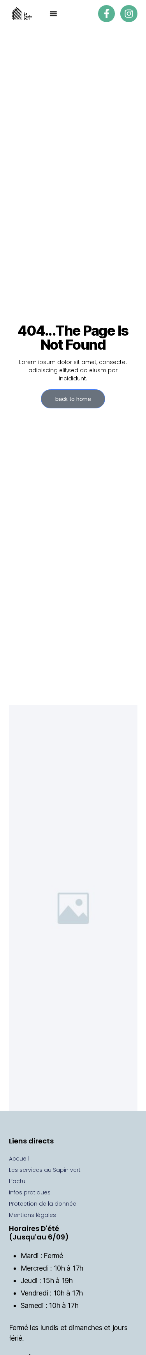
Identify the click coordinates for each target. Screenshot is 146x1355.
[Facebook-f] (106, 13)
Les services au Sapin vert (45, 1170)
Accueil (19, 1158)
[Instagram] (128, 13)
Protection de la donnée (42, 1204)
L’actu (17, 1181)
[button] (53, 13)
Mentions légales (32, 1215)
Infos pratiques (30, 1192)
